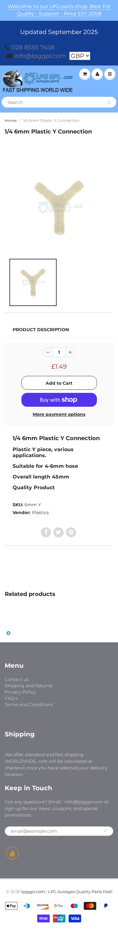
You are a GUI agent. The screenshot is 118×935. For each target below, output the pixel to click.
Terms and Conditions (29, 704)
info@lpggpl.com (40, 56)
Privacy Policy (20, 692)
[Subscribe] (105, 831)
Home (11, 120)
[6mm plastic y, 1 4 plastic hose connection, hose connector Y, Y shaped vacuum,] (59, 207)
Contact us (17, 679)
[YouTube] (12, 853)
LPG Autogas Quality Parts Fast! (80, 891)
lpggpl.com (33, 891)
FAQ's (11, 698)
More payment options (59, 414)
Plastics (40, 512)
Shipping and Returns (29, 685)
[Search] (109, 102)
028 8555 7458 (32, 47)
